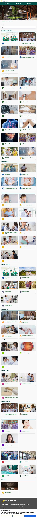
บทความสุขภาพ (21, 508)
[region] (18, 513)
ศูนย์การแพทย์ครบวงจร (7, 22)
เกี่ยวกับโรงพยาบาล (4, 508)
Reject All (18, 516)
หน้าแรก (2, 506)
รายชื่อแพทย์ (29, 3)
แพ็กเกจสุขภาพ (19, 3)
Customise (7, 516)
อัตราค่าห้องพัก (7, 3)
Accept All (30, 516)
